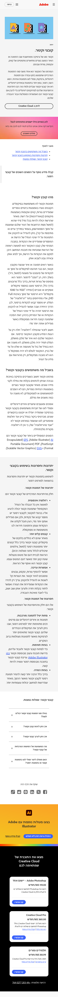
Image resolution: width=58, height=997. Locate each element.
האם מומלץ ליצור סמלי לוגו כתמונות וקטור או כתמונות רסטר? (31, 761)
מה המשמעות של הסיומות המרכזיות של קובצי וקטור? (31, 748)
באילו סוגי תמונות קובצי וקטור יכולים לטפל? (31, 715)
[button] (17, 4)
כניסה (9, 4)
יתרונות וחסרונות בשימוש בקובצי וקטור (30, 155)
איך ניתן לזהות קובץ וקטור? (35, 726)
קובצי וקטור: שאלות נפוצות (35, 159)
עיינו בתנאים (41, 962)
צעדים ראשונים (29, 133)
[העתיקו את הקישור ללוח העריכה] (13, 792)
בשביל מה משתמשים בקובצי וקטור (31, 151)
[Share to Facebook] (45, 792)
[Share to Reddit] (19, 792)
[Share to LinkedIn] (32, 792)
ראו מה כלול (41, 929)
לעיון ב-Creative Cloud (29, 106)
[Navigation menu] (54, 4)
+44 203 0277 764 (21, 982)
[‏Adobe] (44, 4)
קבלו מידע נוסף (12, 836)
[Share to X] (39, 792)
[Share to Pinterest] (26, 792)
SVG (39, 448)
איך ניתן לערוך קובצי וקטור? (35, 736)
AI (52, 440)
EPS (26, 440)
